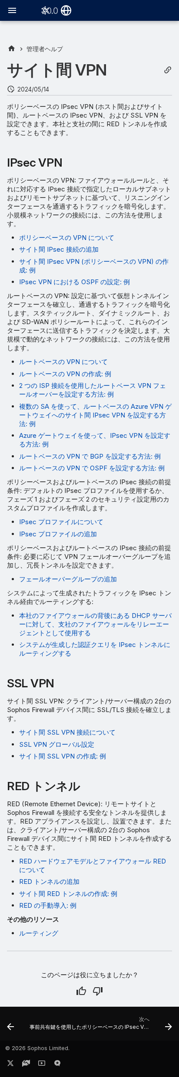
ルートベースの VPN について (63, 362)
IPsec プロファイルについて (61, 522)
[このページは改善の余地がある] (97, 991)
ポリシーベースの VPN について (66, 237)
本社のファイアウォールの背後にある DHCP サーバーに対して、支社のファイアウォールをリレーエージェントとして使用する (95, 624)
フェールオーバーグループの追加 (68, 579)
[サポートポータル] (26, 1065)
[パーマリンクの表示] (167, 70)
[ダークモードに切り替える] (45, 10)
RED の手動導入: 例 (47, 905)
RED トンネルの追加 (49, 881)
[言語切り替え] (66, 10)
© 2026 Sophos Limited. (37, 1048)
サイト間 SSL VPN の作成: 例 (62, 756)
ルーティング (38, 933)
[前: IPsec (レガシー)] (10, 1026)
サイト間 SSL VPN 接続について (67, 732)
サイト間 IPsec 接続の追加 (59, 249)
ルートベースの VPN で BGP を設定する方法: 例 (90, 456)
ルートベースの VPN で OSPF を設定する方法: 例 (92, 468)
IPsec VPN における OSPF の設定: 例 (74, 282)
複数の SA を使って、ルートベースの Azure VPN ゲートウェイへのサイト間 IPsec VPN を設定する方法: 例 (95, 415)
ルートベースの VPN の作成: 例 (65, 374)
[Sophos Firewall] (11, 48)
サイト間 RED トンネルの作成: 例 (68, 894)
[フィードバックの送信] (57, 1065)
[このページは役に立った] (81, 991)
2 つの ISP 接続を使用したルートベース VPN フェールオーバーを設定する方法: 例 (92, 389)
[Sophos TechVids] (42, 1065)
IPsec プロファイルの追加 (58, 534)
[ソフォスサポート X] (10, 1065)
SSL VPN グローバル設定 (56, 744)
